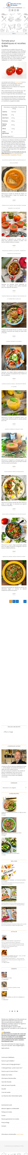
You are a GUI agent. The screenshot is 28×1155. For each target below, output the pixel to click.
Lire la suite (4, 777)
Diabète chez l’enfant (6, 1075)
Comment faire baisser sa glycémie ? (11, 940)
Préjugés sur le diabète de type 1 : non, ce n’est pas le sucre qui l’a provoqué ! (13, 956)
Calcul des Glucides (6, 1082)
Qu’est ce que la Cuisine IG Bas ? (9, 1071)
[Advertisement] (14, 22)
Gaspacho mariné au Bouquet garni (14, 429)
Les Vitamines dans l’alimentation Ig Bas (11, 1096)
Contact (3, 1115)
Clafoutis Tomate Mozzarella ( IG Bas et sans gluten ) (13, 813)
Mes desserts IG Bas (6, 922)
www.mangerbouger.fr (18, 1045)
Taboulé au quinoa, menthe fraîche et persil (14, 556)
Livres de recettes (5, 1092)
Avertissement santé (7, 1041)
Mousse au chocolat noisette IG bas (10, 987)
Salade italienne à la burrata (14, 341)
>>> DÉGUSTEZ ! (4, 979)
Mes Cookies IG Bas (6, 978)
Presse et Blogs (5, 1122)
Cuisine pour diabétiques (7, 1057)
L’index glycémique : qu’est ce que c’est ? (11, 1068)
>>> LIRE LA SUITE (5, 947)
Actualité (3, 1089)
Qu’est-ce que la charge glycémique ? (10, 1064)
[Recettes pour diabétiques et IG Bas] (14, 7)
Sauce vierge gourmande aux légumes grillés (14, 514)
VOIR (14, 200)
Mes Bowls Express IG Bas (8, 901)
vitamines (17, 82)
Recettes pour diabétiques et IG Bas (10, 1019)
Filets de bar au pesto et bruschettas (14, 471)
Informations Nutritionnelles (8, 1078)
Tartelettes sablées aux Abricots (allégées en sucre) (12, 997)
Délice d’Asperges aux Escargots (10, 853)
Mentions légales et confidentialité (10, 1108)
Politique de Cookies (6, 1112)
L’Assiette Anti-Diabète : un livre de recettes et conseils (13, 880)
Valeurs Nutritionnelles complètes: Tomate (12, 154)
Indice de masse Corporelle (8, 1085)
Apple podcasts (5, 1048)
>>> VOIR (3, 815)
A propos (3, 1126)
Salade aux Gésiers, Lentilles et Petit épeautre (11, 833)
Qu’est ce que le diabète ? (7, 1061)
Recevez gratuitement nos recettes (10, 1119)
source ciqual (14, 153)
